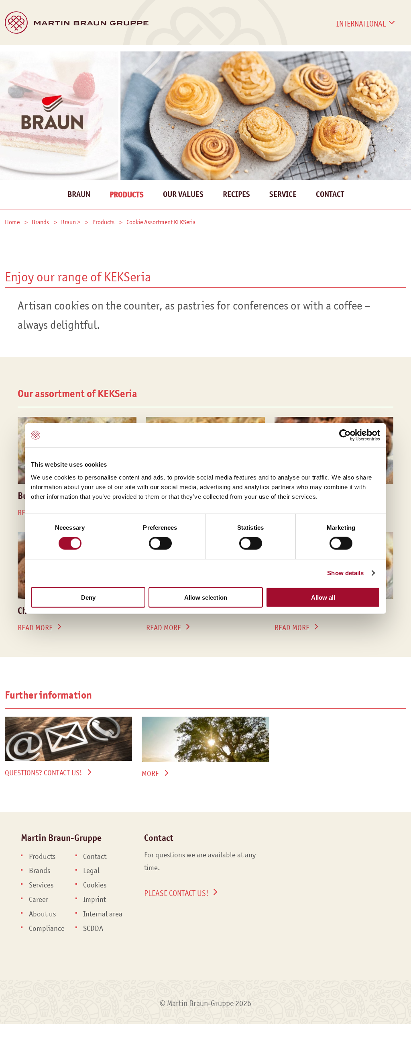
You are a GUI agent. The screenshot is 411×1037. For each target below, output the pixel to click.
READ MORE (35, 627)
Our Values (183, 194)
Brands (66, 54)
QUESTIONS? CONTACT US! (43, 773)
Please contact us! (176, 893)
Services (109, 54)
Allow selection (205, 597)
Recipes (236, 194)
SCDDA (93, 928)
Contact (368, 54)
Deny (88, 597)
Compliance (47, 928)
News (235, 54)
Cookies (94, 885)
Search (400, 63)
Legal (91, 870)
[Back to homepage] (77, 22)
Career (321, 54)
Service (283, 194)
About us (42, 914)
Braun (78, 194)
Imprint (94, 899)
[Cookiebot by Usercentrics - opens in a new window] (345, 435)
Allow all (323, 597)
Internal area (102, 914)
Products (22, 54)
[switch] (160, 543)
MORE (150, 773)
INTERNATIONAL (361, 24)
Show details (345, 573)
